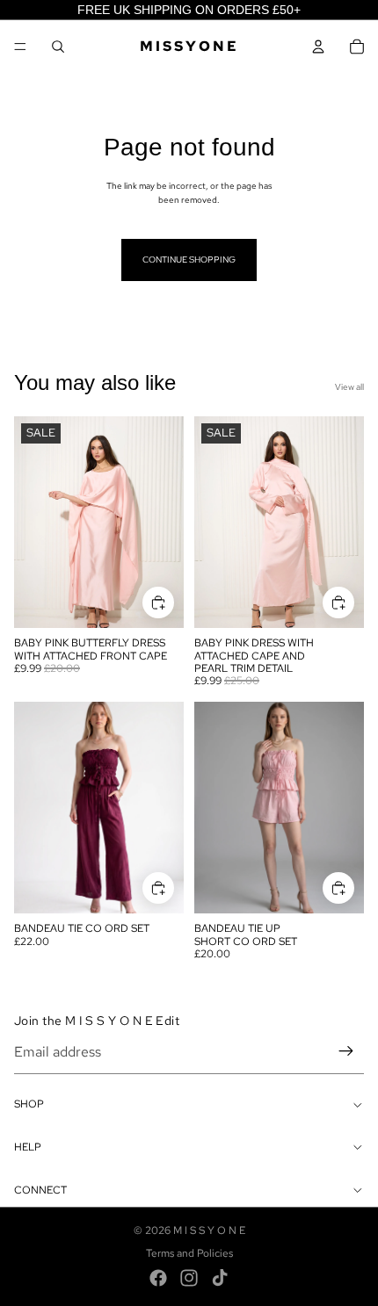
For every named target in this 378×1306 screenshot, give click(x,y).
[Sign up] (346, 1052)
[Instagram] (189, 1277)
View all (349, 387)
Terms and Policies (189, 1253)
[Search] (58, 46)
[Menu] (20, 46)
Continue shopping (189, 259)
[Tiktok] (219, 1277)
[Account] (318, 46)
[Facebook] (158, 1277)
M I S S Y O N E (209, 1230)
